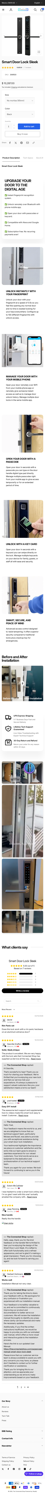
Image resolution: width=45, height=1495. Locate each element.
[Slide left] (4, 35)
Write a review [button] (22, 991)
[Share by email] (27, 142)
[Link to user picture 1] (7, 1227)
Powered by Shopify (31, 1491)
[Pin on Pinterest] (21, 143)
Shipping (14, 87)
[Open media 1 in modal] (22, 35)
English (37, 3)
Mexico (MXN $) (8, 3)
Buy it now (22, 134)
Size (7, 95)
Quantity (8, 121)
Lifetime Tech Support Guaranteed (23, 728)
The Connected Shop (19, 1491)
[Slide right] (40, 35)
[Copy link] (33, 143)
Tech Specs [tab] (28, 158)
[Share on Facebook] (10, 143)
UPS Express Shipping (23, 716)
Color (7, 108)
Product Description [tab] (11, 158)
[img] (7, 1016)
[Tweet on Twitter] (16, 143)
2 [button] (21, 1387)
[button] (3, 9)
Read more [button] (36, 1059)
